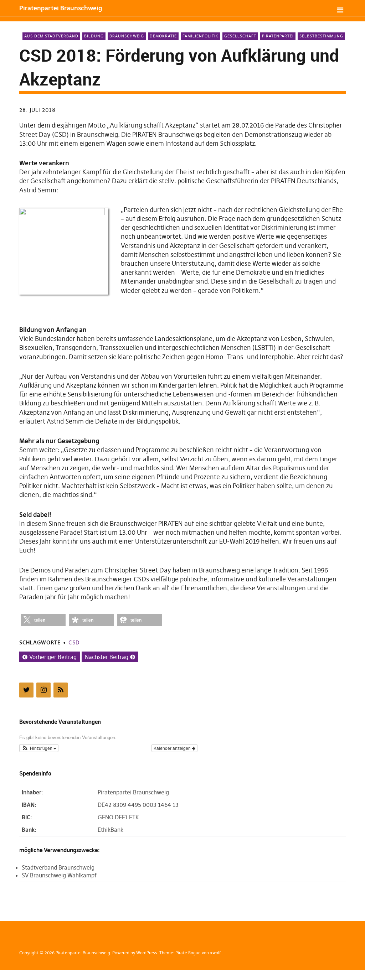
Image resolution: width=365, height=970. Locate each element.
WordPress (146, 952)
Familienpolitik (200, 35)
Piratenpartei (278, 35)
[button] (43, 620)
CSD (74, 642)
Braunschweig (126, 35)
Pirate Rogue (188, 952)
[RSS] (60, 690)
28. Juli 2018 (37, 110)
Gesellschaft (240, 35)
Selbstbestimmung (321, 35)
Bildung (94, 35)
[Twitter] (26, 690)
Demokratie (163, 35)
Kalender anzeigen (173, 748)
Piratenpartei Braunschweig (60, 8)
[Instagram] (43, 690)
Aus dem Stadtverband (51, 35)
